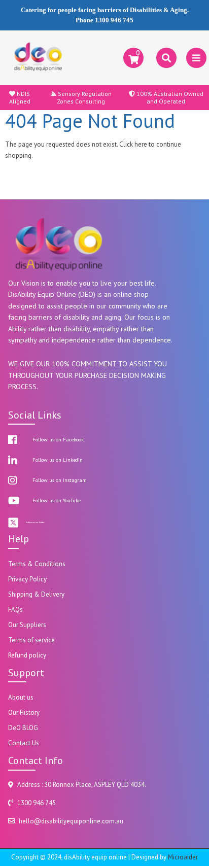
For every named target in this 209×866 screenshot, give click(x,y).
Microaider (183, 857)
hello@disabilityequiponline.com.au (71, 821)
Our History (24, 712)
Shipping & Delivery (36, 594)
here (140, 144)
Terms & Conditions (36, 564)
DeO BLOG (23, 727)
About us (20, 697)
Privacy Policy (27, 579)
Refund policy (27, 655)
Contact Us (23, 743)
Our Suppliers (27, 624)
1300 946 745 (114, 20)
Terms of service (31, 640)
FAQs (15, 609)
